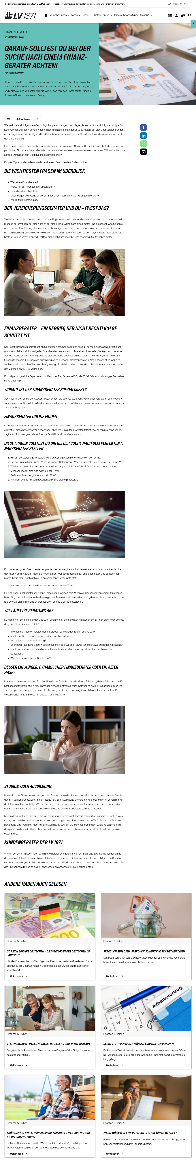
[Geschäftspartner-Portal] (170, 15)
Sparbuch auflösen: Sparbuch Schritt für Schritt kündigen (144, 951)
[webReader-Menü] (8, 119)
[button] (23, 119)
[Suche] (189, 15)
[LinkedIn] (143, 136)
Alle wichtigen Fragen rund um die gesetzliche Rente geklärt (48, 1044)
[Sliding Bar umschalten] (183, 15)
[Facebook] (143, 127)
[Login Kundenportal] (176, 15)
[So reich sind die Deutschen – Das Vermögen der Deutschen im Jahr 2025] (50, 895)
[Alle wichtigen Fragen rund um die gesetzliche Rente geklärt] (50, 988)
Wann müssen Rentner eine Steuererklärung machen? (140, 1133)
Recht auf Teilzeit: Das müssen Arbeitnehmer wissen (138, 1044)
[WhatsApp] (143, 144)
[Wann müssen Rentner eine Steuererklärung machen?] (146, 1077)
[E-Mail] (143, 152)
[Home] (46, 15)
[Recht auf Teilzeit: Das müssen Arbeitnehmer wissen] (146, 988)
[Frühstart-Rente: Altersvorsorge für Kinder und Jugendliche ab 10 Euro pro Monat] (50, 1077)
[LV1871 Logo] (20, 13)
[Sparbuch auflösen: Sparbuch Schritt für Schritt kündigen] (146, 895)
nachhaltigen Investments (32, 690)
